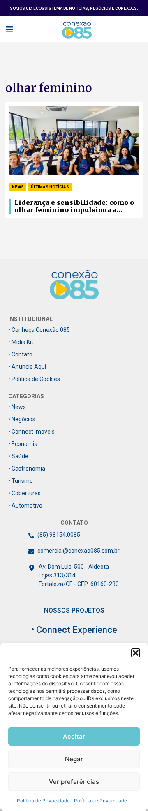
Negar (74, 759)
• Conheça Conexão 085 (39, 329)
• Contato (20, 354)
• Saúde (18, 456)
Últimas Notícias (50, 187)
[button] (136, 653)
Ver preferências (74, 782)
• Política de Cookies (34, 379)
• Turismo (20, 481)
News (18, 187)
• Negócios (21, 419)
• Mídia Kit (20, 342)
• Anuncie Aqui (27, 366)
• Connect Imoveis (31, 431)
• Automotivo (25, 505)
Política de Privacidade (43, 800)
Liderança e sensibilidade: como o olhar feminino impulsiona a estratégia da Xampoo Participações (74, 206)
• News (17, 407)
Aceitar (74, 736)
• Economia (22, 444)
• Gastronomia (26, 468)
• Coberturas (24, 493)
